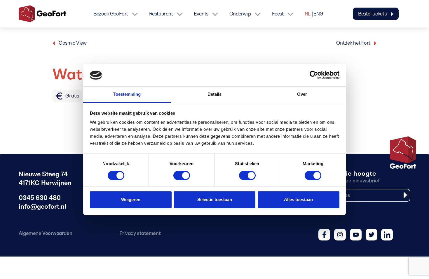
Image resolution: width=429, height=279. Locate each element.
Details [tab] (214, 94)
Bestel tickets (373, 14)
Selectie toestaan (214, 199)
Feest (278, 14)
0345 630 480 (40, 197)
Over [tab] (302, 94)
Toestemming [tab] (127, 94)
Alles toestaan (298, 199)
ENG (318, 14)
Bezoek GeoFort (110, 14)
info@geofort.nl (42, 206)
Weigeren (130, 199)
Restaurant (161, 14)
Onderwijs (240, 14)
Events (201, 14)
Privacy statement (140, 233)
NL (308, 14)
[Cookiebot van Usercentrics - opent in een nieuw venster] (313, 75)
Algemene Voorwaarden (45, 233)
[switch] (181, 176)
